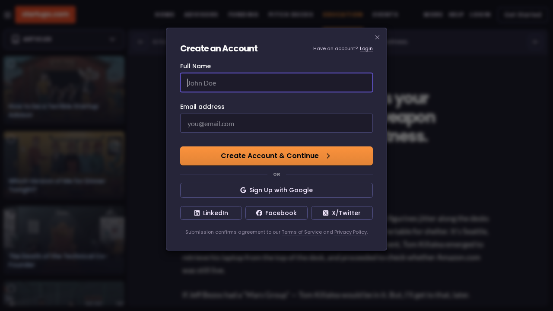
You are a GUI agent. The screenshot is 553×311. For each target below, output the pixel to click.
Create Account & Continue (270, 156)
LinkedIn (215, 213)
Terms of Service (302, 231)
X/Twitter (346, 213)
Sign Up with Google (281, 190)
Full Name (195, 66)
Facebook (281, 213)
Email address (202, 106)
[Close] (378, 37)
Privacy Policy (350, 231)
